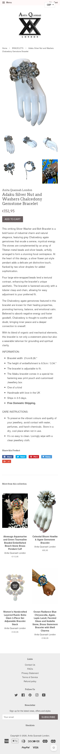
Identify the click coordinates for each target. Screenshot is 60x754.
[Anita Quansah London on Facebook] (23, 695)
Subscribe (48, 717)
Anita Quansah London (38, 735)
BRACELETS (17, 48)
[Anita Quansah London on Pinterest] (30, 695)
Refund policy (30, 681)
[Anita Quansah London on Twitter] (16, 695)
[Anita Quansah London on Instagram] (36, 695)
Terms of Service (30, 677)
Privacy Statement (30, 673)
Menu (9, 2)
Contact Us (30, 664)
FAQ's (30, 668)
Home (4, 48)
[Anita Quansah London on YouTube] (43, 695)
